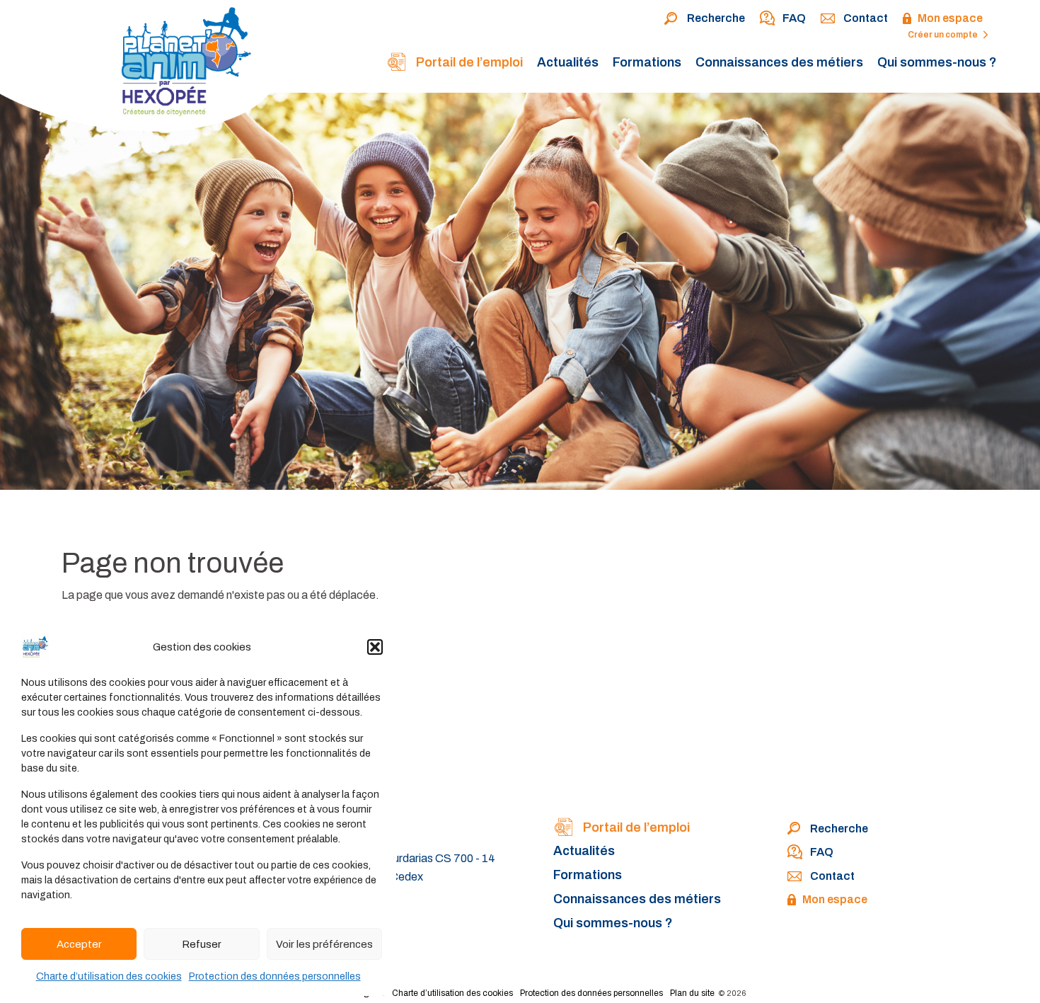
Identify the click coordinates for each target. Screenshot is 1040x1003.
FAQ (794, 18)
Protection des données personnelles (275, 976)
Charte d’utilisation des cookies (109, 976)
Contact (865, 18)
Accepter (79, 944)
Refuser (201, 944)
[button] (375, 647)
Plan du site (692, 993)
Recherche (716, 18)
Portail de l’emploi (468, 62)
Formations (647, 62)
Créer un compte (943, 35)
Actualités (568, 62)
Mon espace (950, 18)
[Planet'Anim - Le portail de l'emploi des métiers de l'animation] (141, 68)
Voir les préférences (324, 944)
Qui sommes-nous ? (937, 62)
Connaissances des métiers (779, 62)
